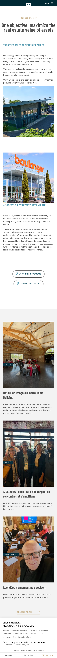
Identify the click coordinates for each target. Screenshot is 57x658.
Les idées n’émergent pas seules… (24, 587)
